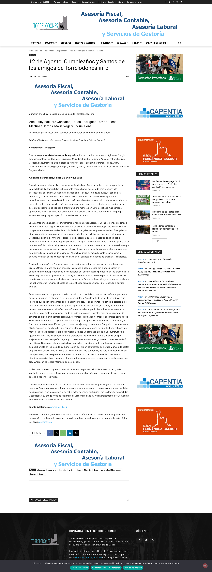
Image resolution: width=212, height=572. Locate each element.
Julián (71, 470)
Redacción (35, 76)
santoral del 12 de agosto (111, 470)
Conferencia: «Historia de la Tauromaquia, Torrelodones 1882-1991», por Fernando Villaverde (158, 300)
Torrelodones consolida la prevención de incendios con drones (165, 229)
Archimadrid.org (58, 407)
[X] (173, 2)
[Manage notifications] (205, 565)
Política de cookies (133, 568)
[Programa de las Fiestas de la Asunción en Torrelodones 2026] (143, 215)
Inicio (31, 51)
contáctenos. (45, 422)
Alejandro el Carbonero (46, 470)
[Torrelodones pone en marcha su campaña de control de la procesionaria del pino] (143, 200)
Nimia (96, 470)
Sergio (42, 474)
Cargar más (158, 240)
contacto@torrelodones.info (88, 557)
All (128, 500)
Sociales (38, 51)
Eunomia (62, 470)
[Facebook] (165, 2)
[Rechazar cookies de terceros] (208, 565)
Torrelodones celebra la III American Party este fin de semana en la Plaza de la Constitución (159, 271)
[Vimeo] (177, 2)
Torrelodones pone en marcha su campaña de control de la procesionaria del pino (167, 199)
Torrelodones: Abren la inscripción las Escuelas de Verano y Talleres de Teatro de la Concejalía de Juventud (159, 312)
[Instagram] (169, 2)
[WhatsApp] (63, 433)
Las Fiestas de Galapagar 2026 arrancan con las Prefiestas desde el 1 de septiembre (166, 184)
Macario (87, 470)
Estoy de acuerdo (80, 568)
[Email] (76, 433)
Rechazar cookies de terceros (106, 568)
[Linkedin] (70, 433)
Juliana (78, 470)
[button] (179, 42)
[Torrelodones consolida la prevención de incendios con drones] (143, 229)
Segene (33, 474)
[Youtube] (181, 2)
